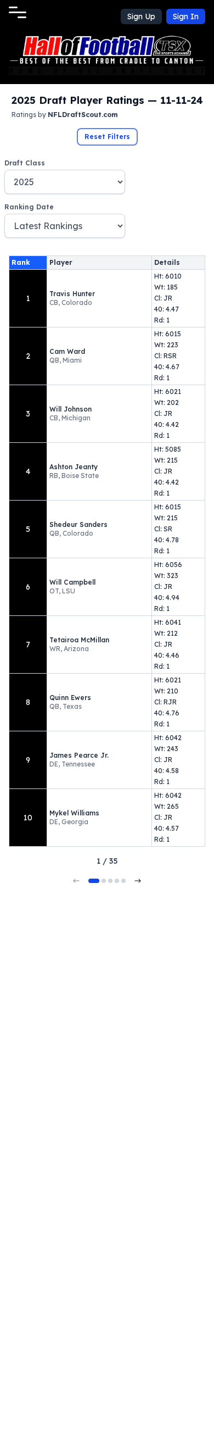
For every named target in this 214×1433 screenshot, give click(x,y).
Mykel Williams (74, 813)
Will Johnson (70, 409)
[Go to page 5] (123, 881)
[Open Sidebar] (17, 12)
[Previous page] (76, 880)
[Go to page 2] (104, 881)
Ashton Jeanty (73, 467)
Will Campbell (72, 582)
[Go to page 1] (93, 881)
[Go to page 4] (117, 881)
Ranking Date (29, 207)
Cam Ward (67, 351)
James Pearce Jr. (79, 755)
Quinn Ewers (70, 697)
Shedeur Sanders (78, 524)
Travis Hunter (72, 294)
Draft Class (24, 163)
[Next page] (137, 880)
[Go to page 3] (110, 881)
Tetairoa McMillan (79, 640)
